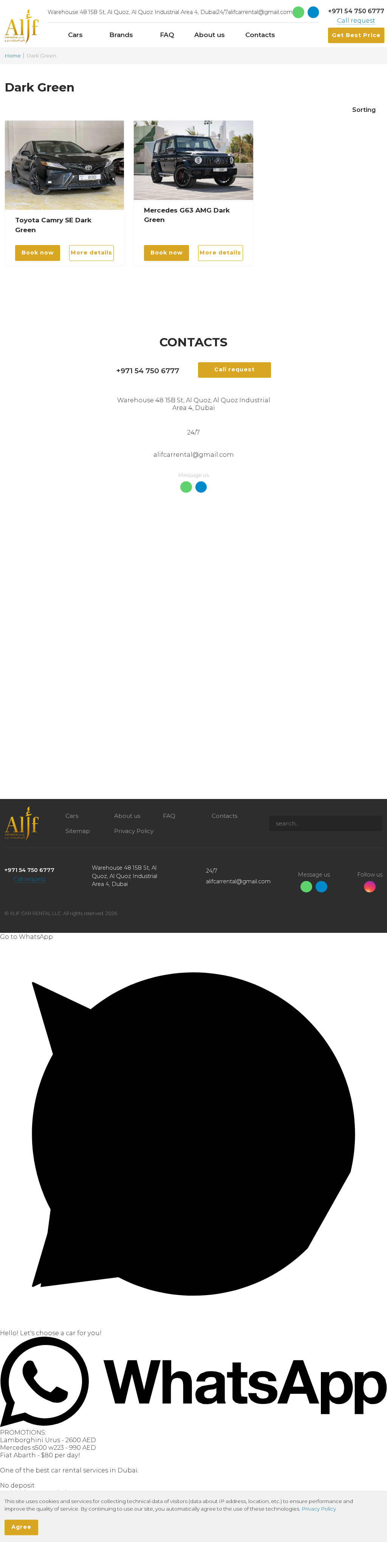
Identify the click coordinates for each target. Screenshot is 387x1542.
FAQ (169, 815)
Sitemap (77, 831)
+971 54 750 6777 (356, 11)
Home (13, 56)
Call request (356, 20)
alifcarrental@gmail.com (260, 12)
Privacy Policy (133, 831)
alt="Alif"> (22, 26)
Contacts (224, 815)
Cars (71, 815)
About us (127, 815)
